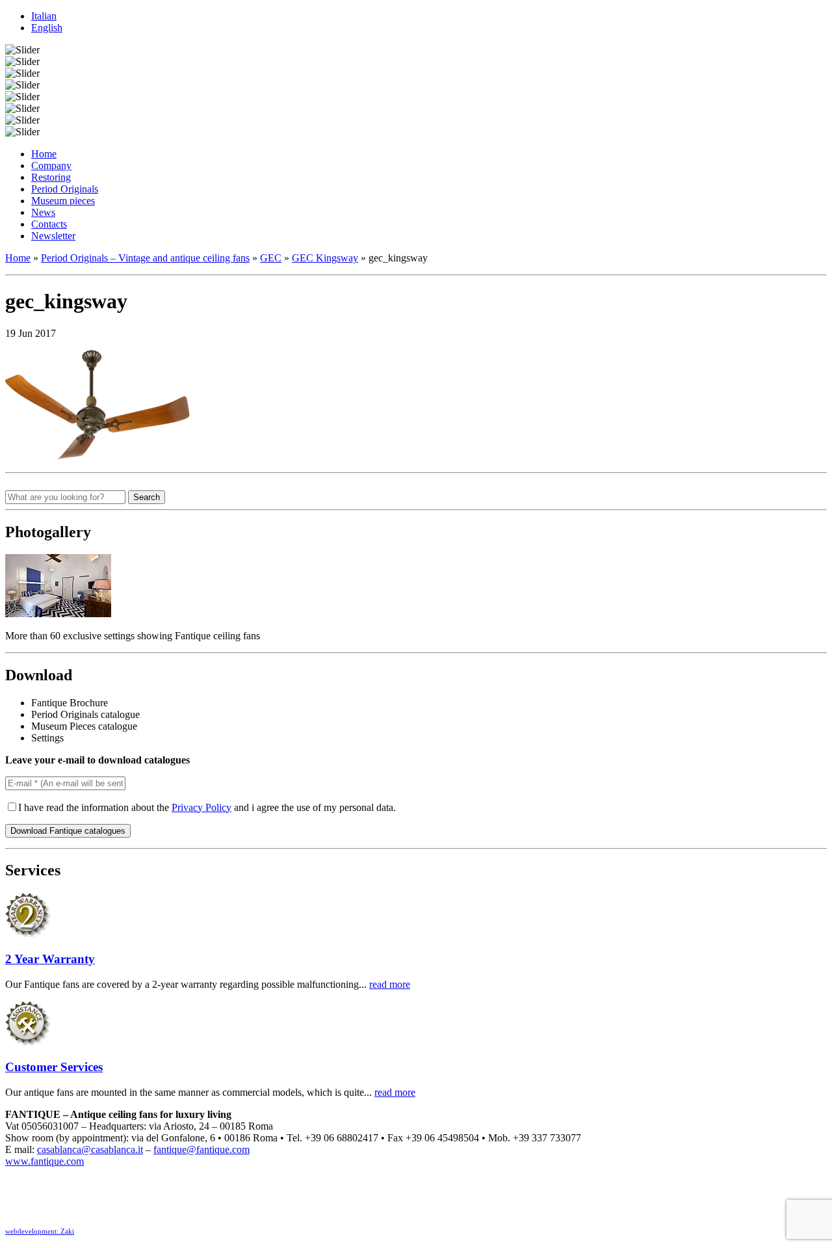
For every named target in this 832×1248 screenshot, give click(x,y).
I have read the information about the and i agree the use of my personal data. (207, 807)
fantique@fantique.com (201, 1149)
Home (44, 153)
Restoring (51, 177)
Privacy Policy (201, 807)
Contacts (49, 224)
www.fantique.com (44, 1161)
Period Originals (64, 188)
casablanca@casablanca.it (90, 1149)
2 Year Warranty (50, 959)
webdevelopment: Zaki (39, 1231)
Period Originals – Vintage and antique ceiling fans (145, 257)
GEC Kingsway (325, 257)
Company (51, 165)
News (43, 212)
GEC (270, 257)
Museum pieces (63, 200)
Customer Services (54, 1067)
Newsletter (53, 235)
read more (389, 984)
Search (146, 497)
